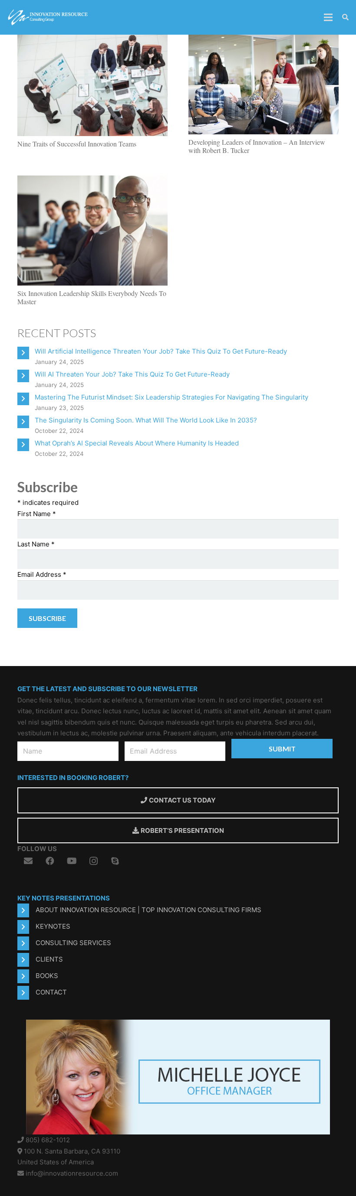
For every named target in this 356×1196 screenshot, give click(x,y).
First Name (36, 514)
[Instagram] (93, 861)
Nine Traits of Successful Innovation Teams (76, 143)
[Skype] (115, 861)
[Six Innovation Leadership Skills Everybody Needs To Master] (92, 180)
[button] (345, 17)
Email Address (41, 574)
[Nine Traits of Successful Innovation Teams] (92, 40)
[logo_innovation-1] (48, 17)
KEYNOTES (53, 926)
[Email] (28, 861)
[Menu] (328, 17)
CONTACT (51, 992)
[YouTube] (71, 861)
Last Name (36, 544)
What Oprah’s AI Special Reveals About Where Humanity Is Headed (137, 443)
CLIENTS (49, 959)
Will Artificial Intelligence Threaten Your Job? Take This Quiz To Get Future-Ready (161, 351)
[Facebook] (50, 861)
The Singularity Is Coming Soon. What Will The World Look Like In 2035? (146, 420)
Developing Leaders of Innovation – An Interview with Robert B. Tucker (256, 146)
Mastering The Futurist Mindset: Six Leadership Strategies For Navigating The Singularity (171, 397)
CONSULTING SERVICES (73, 943)
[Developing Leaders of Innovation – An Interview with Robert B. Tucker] (263, 40)
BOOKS (47, 976)
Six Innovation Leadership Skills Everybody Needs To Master (91, 297)
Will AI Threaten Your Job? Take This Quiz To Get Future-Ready (132, 374)
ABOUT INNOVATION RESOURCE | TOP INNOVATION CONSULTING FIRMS (148, 910)
